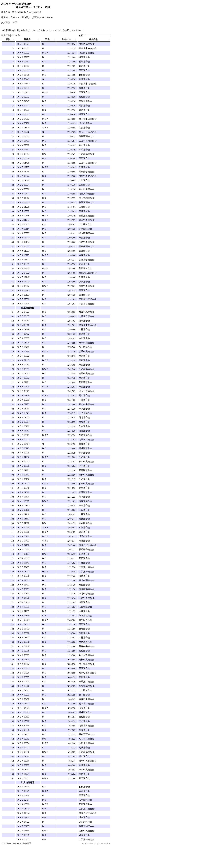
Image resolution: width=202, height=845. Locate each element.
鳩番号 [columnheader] (27, 39)
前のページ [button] (90, 843)
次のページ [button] (102, 843)
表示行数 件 (10, 35)
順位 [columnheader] (8, 39)
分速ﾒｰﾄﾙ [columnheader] (66, 39)
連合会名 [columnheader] (93, 39)
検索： (82, 35)
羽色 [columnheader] (47, 39)
